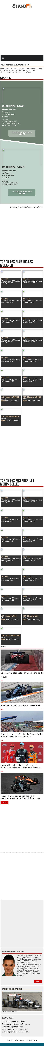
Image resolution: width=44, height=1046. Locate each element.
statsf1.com (38, 207)
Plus (4, 802)
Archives (33, 1040)
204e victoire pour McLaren (12, 1027)
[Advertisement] (22, 31)
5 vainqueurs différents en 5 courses (16, 1024)
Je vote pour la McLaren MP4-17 (22, 192)
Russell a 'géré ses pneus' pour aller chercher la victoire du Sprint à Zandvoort (20, 797)
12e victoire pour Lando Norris (13, 1021)
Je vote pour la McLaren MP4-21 (22, 133)
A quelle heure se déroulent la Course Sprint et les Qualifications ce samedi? (22, 735)
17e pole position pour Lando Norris (15, 1032)
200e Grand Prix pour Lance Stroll (15, 1029)
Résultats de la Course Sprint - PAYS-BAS (20, 705)
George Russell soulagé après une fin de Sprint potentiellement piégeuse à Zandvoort (22, 766)
